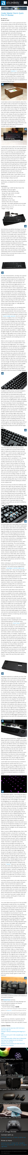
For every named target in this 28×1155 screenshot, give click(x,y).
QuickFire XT (14, 71)
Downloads (11, 1144)
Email (24, 1137)
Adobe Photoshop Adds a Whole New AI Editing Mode (13, 1038)
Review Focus (6, 999)
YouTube (3, 1137)
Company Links (14, 1143)
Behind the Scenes (5, 1143)
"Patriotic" (8, 864)
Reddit (20, 1137)
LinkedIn (16, 1137)
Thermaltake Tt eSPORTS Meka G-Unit (15, 568)
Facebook (8, 1137)
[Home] (3, 3)
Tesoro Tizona (16, 623)
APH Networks (12, 2)
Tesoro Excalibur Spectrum (9, 316)
